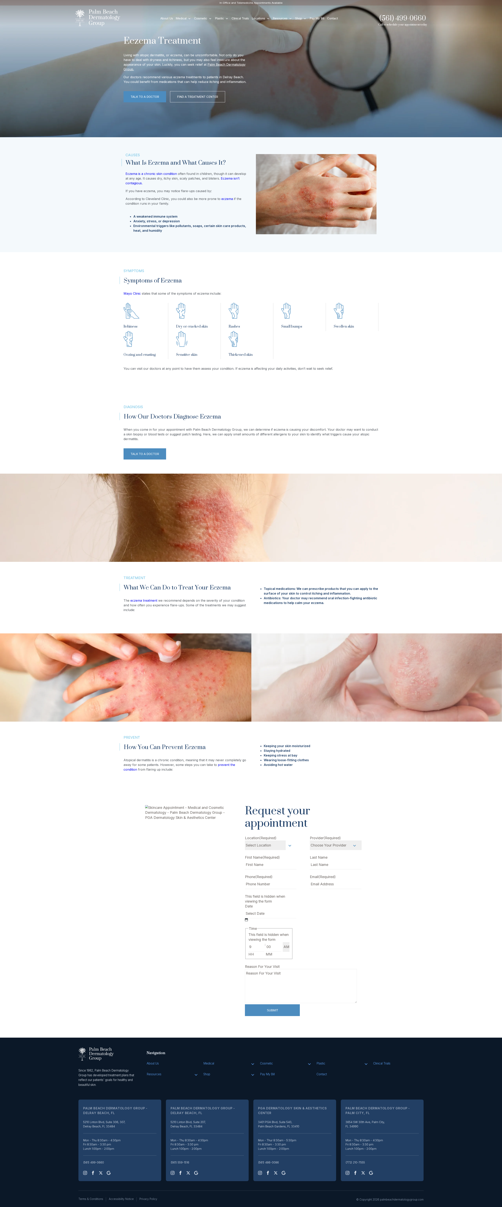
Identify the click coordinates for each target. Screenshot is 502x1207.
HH (251, 954)
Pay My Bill (317, 18)
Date (249, 906)
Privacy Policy (148, 1199)
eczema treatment (143, 600)
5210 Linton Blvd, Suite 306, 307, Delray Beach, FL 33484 (104, 1124)
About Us (166, 18)
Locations (258, 18)
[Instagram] (85, 1173)
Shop (298, 18)
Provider (325, 838)
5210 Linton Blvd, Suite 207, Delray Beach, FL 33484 (188, 1124)
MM (269, 954)
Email (323, 877)
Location (260, 838)
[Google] (109, 1173)
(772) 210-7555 (355, 1162)
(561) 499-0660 (402, 18)
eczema (227, 199)
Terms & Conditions (90, 1199)
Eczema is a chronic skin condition (151, 174)
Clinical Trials (240, 18)
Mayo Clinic (132, 293)
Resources (280, 18)
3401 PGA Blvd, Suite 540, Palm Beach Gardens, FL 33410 (278, 1124)
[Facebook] (93, 1173)
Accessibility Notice (121, 1199)
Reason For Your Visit (262, 967)
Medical (181, 18)
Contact (332, 18)
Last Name (318, 857)
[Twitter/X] (101, 1173)
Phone (259, 877)
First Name (262, 857)
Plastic (219, 18)
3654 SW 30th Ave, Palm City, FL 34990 (365, 1124)
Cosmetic (200, 18)
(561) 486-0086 (268, 1162)
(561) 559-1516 (180, 1162)
